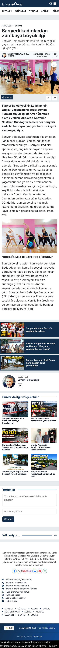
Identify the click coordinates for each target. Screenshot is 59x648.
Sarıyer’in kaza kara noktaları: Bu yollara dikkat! (43, 419)
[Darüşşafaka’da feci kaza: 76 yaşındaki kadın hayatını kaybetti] (15, 435)
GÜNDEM (20, 10)
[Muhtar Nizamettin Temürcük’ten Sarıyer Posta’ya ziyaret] (44, 435)
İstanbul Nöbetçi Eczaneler (19, 579)
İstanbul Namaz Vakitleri (17, 585)
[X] (19, 571)
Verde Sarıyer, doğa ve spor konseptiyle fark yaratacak (15, 472)
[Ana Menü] (55, 3)
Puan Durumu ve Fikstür (17, 592)
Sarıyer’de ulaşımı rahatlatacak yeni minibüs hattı (43, 473)
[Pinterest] (24, 571)
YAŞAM (33, 10)
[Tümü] (55, 535)
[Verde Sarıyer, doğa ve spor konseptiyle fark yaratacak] (15, 462)
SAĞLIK (45, 10)
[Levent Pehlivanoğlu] (9, 381)
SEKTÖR (22, 615)
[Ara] (50, 3)
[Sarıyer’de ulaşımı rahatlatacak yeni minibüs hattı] (44, 462)
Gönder (8, 519)
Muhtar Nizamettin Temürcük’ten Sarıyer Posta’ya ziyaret (41, 447)
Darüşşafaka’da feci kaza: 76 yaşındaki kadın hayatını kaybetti (15, 447)
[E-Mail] (20, 386)
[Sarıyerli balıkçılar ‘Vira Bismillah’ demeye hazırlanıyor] (15, 408)
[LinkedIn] (34, 571)
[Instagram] (29, 571)
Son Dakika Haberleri (16, 598)
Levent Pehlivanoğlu (29, 379)
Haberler (6, 26)
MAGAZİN (9, 615)
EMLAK (34, 615)
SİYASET (7, 10)
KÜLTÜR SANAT (12, 612)
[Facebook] (14, 571)
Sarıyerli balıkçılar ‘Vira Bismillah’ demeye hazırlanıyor (13, 420)
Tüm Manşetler (13, 595)
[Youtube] (39, 571)
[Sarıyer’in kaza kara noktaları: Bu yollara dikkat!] (44, 408)
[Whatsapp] (45, 571)
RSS (10, 628)
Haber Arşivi (12, 601)
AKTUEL (40, 612)
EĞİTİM (27, 612)
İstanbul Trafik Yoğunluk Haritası (21, 589)
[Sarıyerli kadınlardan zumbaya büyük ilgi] (29, 77)
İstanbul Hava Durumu (16, 582)
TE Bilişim (37, 636)
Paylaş (8, 97)
